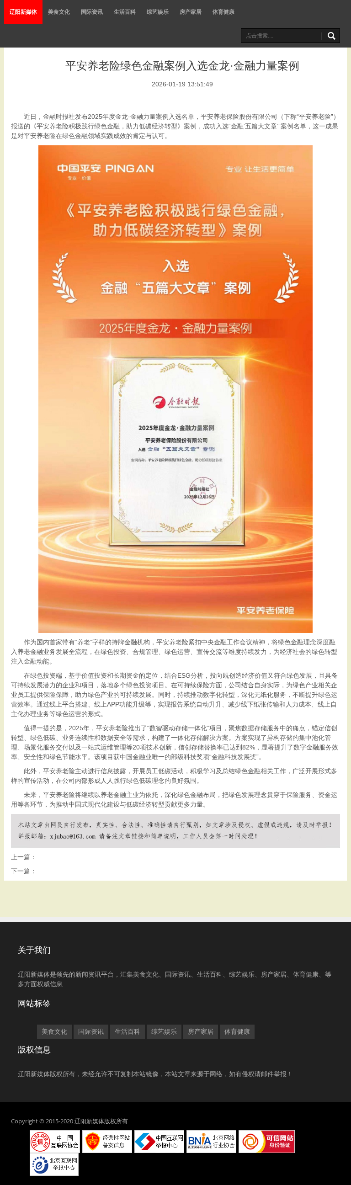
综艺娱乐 (158, 12)
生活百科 (125, 12)
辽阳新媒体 (23, 12)
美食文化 (59, 12)
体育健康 (223, 12)
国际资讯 (92, 12)
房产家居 (191, 12)
